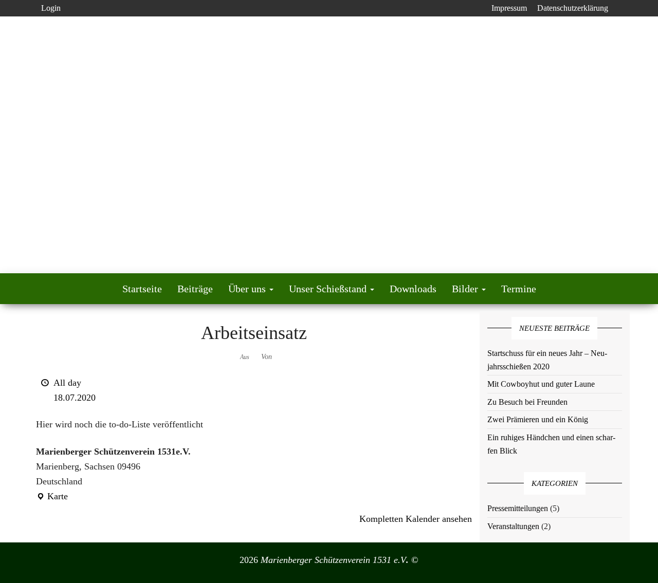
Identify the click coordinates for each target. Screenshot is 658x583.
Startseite (142, 288)
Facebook (478, 8)
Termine (518, 288)
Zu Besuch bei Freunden (527, 402)
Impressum (509, 8)
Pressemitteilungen (517, 508)
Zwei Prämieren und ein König (537, 419)
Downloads (413, 288)
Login (51, 8)
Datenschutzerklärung (572, 8)
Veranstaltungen (513, 526)
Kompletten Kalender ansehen (415, 519)
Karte (52, 497)
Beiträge (195, 288)
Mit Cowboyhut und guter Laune (541, 384)
